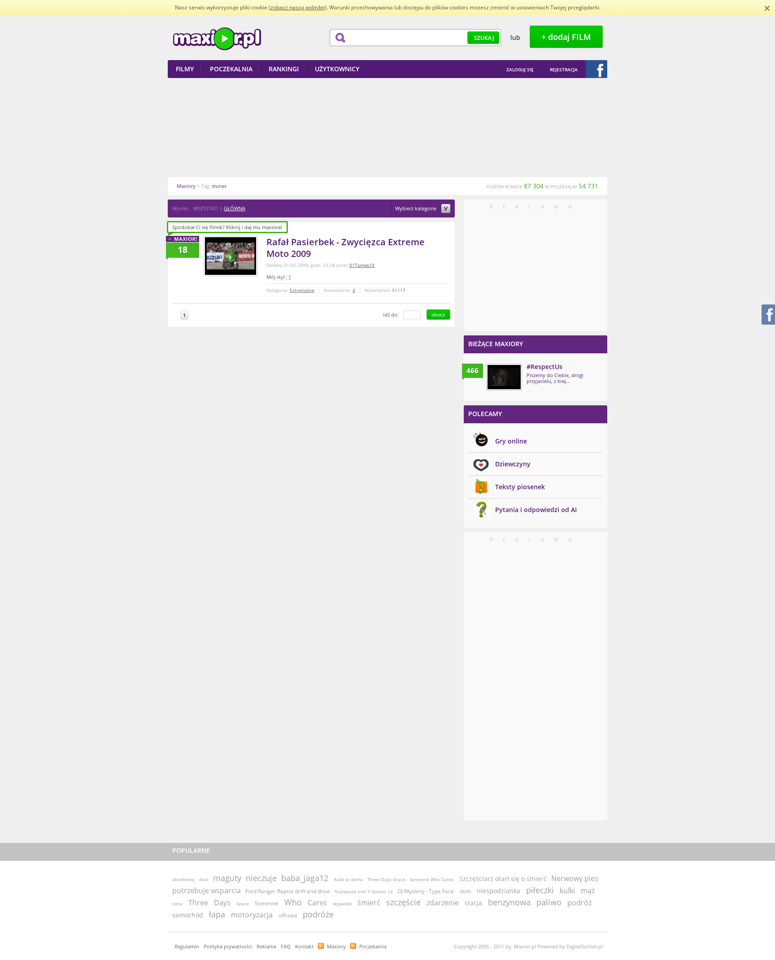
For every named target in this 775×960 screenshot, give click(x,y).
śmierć (368, 903)
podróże (318, 914)
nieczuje (261, 878)
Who (293, 902)
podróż (579, 903)
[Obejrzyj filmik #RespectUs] (504, 377)
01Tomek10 (361, 265)
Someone (267, 903)
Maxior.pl (217, 38)
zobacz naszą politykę (297, 7)
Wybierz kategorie (416, 209)
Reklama (266, 946)
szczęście (403, 902)
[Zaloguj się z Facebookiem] (596, 69)
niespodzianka (498, 890)
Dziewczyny (513, 464)
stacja (473, 903)
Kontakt (304, 946)
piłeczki (540, 890)
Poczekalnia (373, 946)
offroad (288, 915)
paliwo (549, 902)
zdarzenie (443, 903)
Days (222, 903)
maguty (227, 878)
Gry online (511, 441)
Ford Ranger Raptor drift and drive (287, 891)
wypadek (342, 903)
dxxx (204, 879)
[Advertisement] (387, 127)
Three (198, 903)
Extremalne (302, 290)
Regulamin (186, 946)
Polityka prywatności (228, 946)
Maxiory (336, 946)
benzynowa (509, 902)
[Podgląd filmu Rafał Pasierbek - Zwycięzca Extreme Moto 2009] (230, 256)
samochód (187, 915)
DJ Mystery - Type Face (425, 891)
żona (177, 903)
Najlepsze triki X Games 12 (364, 891)
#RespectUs (544, 366)
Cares (317, 903)
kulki (567, 890)
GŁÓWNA (234, 208)
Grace (242, 903)
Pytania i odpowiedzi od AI (536, 509)
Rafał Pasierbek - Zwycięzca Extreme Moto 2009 (345, 248)
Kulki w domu (348, 879)
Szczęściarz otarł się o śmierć (503, 878)
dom (465, 891)
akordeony (183, 879)
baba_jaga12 (304, 878)
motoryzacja (252, 915)
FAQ (286, 946)
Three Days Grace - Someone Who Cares (411, 879)
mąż (588, 890)
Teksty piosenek (520, 486)
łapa (217, 914)
